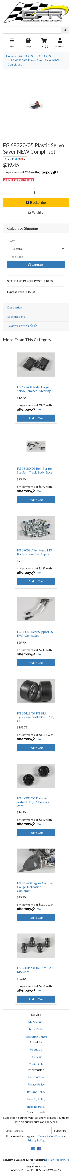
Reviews (13, 325)
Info (59, 172)
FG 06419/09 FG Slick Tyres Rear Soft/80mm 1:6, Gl (35, 717)
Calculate (37, 264)
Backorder (37, 202)
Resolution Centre (36, 1036)
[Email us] (33, 1148)
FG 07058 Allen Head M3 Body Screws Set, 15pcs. (34, 552)
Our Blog (36, 1057)
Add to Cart (36, 418)
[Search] (65, 30)
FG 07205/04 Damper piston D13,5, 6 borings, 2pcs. (33, 802)
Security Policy (36, 1099)
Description (14, 307)
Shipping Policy (36, 1106)
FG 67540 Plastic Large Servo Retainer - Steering (34, 389)
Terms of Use (36, 1077)
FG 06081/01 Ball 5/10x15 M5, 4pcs (35, 970)
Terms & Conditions (50, 1136)
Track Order (36, 1029)
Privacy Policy (36, 1084)
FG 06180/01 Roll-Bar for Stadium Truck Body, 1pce (34, 470)
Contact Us (36, 1064)
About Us (36, 1049)
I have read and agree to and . (37, 1138)
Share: (8, 159)
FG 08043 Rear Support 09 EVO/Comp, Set (35, 633)
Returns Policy (36, 1091)
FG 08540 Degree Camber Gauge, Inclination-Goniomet (35, 886)
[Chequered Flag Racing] (36, 11)
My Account (36, 1022)
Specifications (16, 316)
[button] (36, 212)
